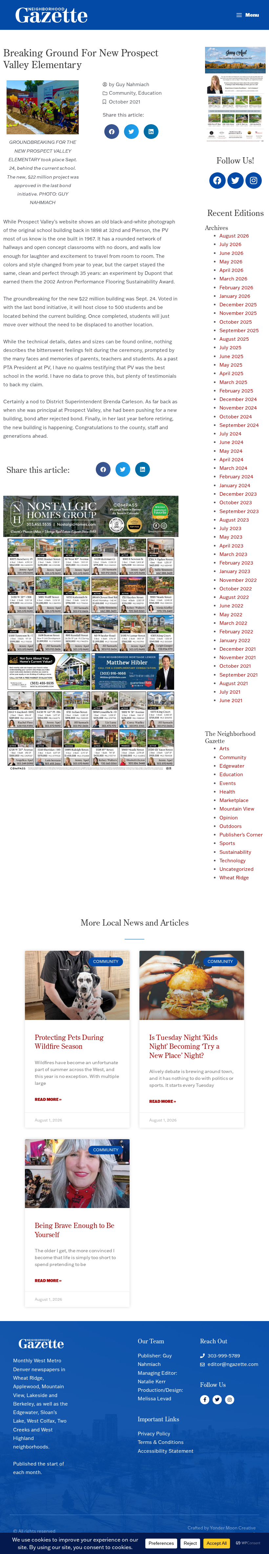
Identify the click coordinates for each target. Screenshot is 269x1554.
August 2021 (233, 683)
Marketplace (234, 800)
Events (227, 783)
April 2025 (231, 373)
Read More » (48, 1099)
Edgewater (231, 766)
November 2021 (237, 657)
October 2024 (235, 416)
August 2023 (234, 520)
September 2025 (239, 330)
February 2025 (236, 391)
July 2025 (230, 347)
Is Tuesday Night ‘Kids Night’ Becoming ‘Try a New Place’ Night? (184, 1046)
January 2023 (234, 571)
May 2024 (230, 451)
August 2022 (234, 597)
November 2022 (238, 580)
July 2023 (230, 528)
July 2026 (230, 244)
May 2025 (230, 365)
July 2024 (230, 434)
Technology (232, 860)
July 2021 (229, 692)
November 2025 (238, 313)
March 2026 (233, 279)
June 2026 (231, 253)
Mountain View (236, 809)
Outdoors (230, 826)
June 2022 (231, 606)
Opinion (228, 818)
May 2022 (230, 614)
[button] (111, 131)
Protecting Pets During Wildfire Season (69, 1041)
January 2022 (234, 640)
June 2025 (231, 356)
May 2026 (230, 262)
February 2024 (236, 476)
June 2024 (231, 442)
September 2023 (239, 511)
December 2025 (238, 304)
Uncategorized (236, 869)
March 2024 (233, 468)
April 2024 (231, 459)
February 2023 (236, 563)
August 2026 (234, 236)
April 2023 (231, 546)
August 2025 (234, 339)
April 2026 (231, 270)
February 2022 (236, 631)
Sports (227, 843)
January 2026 (234, 296)
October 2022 (235, 588)
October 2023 (235, 502)
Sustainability (235, 852)
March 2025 (233, 382)
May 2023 (230, 537)
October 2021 (124, 102)
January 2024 (234, 485)
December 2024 (238, 399)
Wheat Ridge (234, 877)
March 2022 (233, 623)
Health (227, 792)
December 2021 (237, 649)
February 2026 (236, 287)
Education (150, 93)
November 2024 (238, 408)
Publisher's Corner (241, 835)
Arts (224, 748)
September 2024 (239, 425)
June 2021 (230, 700)
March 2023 (233, 554)
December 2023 (238, 494)
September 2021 (238, 675)
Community (122, 93)
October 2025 (235, 322)
